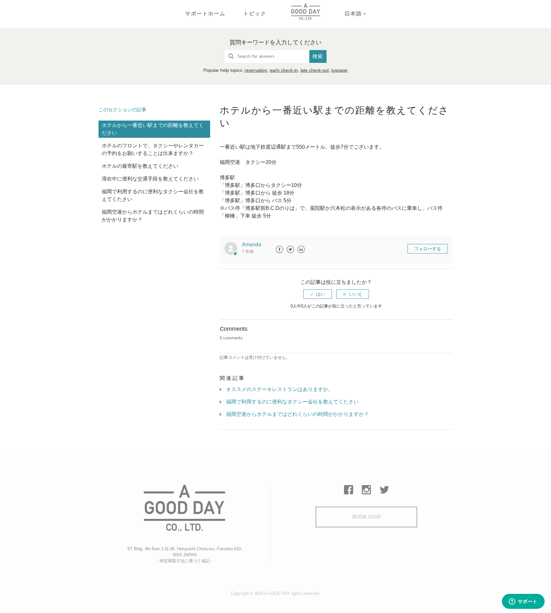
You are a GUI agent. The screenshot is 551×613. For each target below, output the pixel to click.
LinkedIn (301, 249)
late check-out (314, 70)
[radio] (317, 294)
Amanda (251, 244)
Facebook (279, 249)
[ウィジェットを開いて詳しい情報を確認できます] (523, 602)
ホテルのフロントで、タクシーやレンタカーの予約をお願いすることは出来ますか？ (153, 149)
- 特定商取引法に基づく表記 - (184, 560)
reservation (256, 70)
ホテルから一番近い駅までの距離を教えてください (153, 129)
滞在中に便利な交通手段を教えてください (150, 178)
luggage (339, 70)
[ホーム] (305, 12)
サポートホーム (205, 13)
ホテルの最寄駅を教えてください (140, 166)
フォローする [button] (427, 248)
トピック (254, 13)
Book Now (366, 517)
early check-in (284, 70)
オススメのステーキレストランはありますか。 (279, 389)
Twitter (290, 249)
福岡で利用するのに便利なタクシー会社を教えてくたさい (153, 195)
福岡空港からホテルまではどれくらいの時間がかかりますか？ (153, 215)
